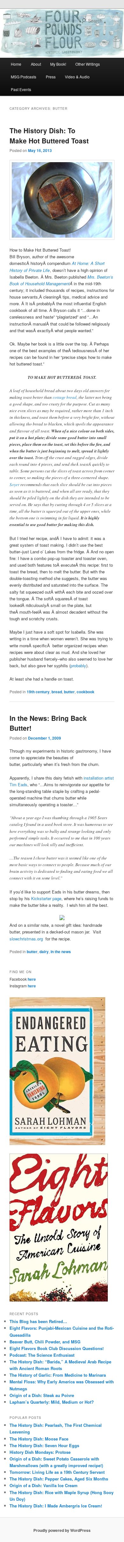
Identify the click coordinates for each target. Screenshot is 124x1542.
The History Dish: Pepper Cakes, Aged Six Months (59, 1479)
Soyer (14, 484)
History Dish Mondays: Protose (40, 1452)
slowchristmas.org (27, 939)
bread (57, 692)
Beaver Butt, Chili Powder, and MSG (45, 1342)
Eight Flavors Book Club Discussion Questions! (57, 1348)
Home (16, 64)
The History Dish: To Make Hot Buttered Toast (49, 135)
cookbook (85, 692)
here (32, 979)
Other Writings (87, 64)
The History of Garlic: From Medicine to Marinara (58, 1375)
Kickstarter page (46, 898)
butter (69, 692)
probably (78, 665)
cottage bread (65, 397)
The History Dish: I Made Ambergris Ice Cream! (56, 1506)
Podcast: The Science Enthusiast (42, 1355)
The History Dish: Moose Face (39, 1439)
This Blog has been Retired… (38, 1321)
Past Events (21, 89)
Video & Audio (77, 76)
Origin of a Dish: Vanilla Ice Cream (44, 1485)
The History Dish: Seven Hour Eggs (44, 1445)
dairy (44, 951)
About (36, 64)
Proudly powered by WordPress (62, 1530)
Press (51, 76)
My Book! (58, 64)
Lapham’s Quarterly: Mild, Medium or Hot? (52, 1402)
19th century (38, 692)
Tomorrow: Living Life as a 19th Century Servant (57, 1472)
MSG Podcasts (23, 76)
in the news (61, 951)
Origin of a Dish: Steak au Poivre (42, 1395)
